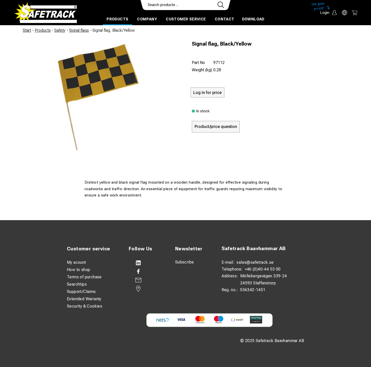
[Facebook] (146, 271)
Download (253, 19)
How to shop (78, 269)
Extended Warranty (84, 298)
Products (117, 19)
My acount (76, 262)
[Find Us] (146, 288)
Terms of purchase (84, 277)
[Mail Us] (146, 280)
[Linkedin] (146, 263)
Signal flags (79, 30)
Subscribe (184, 262)
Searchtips (77, 284)
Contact (224, 19)
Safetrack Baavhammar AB (254, 248)
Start (27, 30)
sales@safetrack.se (255, 262)
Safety (59, 30)
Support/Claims (81, 291)
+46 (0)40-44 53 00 (263, 269)
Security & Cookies (84, 306)
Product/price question (216, 126)
